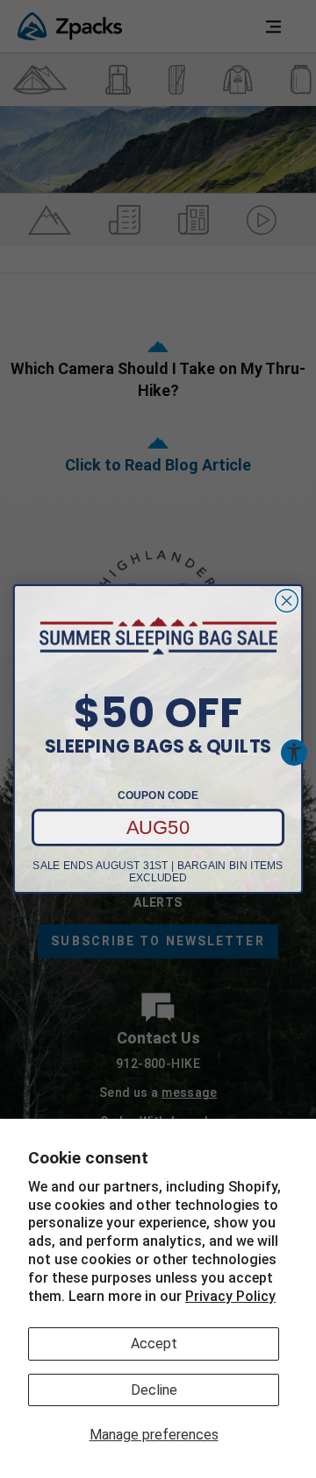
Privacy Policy (230, 1296)
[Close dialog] (287, 601)
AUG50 (158, 827)
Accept (154, 1343)
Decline (154, 1390)
